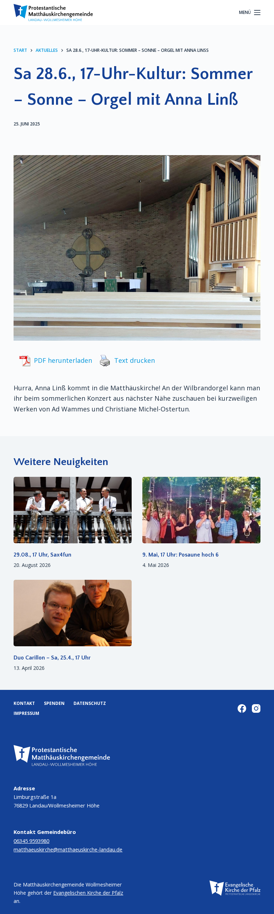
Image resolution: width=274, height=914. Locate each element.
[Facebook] (242, 708)
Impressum (26, 713)
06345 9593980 (31, 840)
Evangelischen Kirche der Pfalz (88, 892)
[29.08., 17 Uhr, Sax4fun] (73, 510)
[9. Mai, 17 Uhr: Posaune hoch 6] (201, 510)
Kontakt (24, 703)
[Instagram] (256, 708)
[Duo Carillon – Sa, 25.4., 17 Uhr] (73, 613)
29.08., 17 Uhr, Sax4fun (42, 555)
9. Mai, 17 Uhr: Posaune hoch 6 (180, 555)
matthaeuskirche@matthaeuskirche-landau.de (68, 849)
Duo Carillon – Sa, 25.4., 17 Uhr (52, 657)
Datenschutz (89, 703)
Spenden (54, 703)
